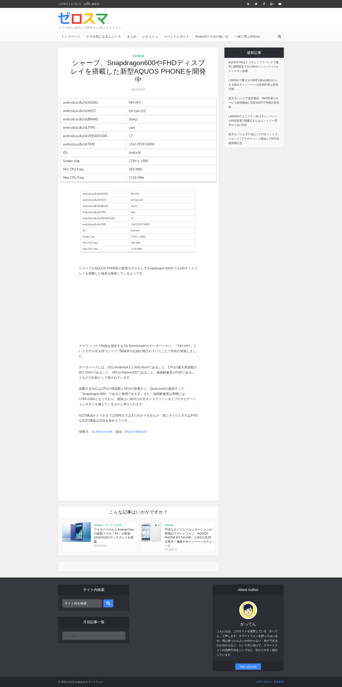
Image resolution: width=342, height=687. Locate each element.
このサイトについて (69, 3)
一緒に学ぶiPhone (247, 36)
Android (138, 56)
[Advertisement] (212, 20)
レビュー (148, 36)
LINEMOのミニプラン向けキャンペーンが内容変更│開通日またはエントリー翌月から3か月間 (253, 121)
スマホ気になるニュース (103, 36)
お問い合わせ (92, 3)
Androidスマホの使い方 (211, 36)
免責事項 (279, 681)
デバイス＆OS (113, 525)
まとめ (131, 36)
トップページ (70, 36)
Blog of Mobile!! (136, 431)
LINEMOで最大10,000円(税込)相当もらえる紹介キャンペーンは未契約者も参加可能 (253, 85)
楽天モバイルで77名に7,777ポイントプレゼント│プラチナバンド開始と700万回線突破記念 (253, 139)
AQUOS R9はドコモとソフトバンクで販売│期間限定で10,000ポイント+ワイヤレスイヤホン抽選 (253, 66)
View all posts (248, 666)
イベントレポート (176, 36)
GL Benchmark (102, 431)
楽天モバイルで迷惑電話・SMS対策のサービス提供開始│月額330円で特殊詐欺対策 (253, 103)
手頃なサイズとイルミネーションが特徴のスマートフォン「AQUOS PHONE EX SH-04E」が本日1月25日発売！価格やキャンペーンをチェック (188, 537)
